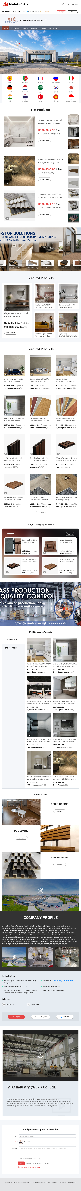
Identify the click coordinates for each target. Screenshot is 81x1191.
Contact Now (44, 140)
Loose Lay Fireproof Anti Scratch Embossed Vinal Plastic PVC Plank (40, 419)
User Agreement (52, 1182)
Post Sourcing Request (68, 4)
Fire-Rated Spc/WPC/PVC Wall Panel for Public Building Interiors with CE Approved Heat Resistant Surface (43, 335)
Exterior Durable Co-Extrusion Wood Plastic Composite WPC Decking (67, 541)
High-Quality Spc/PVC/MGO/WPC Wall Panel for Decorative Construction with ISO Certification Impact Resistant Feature (67, 335)
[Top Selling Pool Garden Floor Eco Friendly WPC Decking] (40, 444)
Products (16, 28)
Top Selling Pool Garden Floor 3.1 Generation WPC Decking (13, 498)
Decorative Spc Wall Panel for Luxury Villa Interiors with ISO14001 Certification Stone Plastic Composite (39, 380)
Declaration (62, 1182)
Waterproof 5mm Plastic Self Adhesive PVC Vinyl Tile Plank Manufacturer (65, 419)
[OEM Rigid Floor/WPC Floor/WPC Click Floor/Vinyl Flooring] (40, 484)
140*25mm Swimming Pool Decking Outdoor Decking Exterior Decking (13, 459)
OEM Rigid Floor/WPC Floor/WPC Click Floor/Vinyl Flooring (39, 498)
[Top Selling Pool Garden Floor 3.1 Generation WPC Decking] (14, 484)
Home (6, 28)
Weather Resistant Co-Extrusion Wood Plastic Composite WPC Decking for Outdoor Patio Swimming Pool (66, 459)
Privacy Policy (72, 1182)
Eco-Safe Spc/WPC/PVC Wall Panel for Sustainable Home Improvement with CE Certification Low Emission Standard (44, 306)
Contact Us (53, 28)
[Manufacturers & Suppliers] (15, 4)
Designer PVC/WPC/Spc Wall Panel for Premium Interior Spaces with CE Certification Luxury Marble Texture (50, 122)
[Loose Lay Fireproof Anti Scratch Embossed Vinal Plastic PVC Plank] (40, 405)
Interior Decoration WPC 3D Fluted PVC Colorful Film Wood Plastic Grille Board (50, 196)
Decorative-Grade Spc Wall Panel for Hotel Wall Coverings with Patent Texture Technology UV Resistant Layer (67, 306)
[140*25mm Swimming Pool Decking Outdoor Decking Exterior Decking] (14, 444)
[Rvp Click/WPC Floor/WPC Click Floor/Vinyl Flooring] (66, 484)
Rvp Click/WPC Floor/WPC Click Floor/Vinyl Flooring (66, 498)
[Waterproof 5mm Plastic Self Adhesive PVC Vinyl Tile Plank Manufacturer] (66, 405)
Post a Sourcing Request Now (29, 1167)
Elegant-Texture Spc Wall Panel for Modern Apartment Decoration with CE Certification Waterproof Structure (17, 315)
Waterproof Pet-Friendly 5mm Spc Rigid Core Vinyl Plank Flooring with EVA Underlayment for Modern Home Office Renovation (50, 161)
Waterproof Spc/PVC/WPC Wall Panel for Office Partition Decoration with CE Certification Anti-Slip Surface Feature (14, 419)
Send (21, 1163)
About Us (25, 28)
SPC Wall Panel (68, 981)
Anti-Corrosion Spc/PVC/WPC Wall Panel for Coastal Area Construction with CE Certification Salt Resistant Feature (13, 380)
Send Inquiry (61, 12)
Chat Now (73, 12)
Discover (43, 28)
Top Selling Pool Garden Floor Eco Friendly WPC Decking (39, 459)
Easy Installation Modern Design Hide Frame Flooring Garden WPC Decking (30, 541)
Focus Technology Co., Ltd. (26, 1182)
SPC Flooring (57, 981)
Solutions (34, 28)
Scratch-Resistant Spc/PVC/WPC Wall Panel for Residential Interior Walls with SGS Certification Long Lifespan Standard (66, 380)
